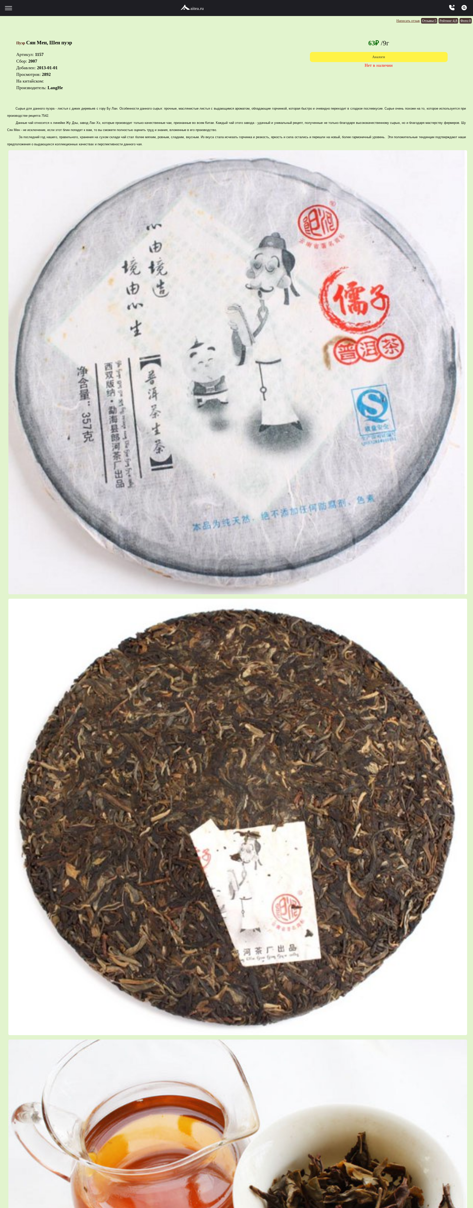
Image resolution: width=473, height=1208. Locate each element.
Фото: (464, 20)
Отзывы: (419, 20)
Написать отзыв (393, 20)
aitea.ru (197, 8)
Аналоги (379, 57)
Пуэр (22, 43)
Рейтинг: (443, 20)
